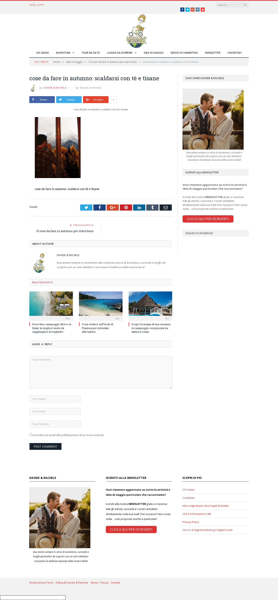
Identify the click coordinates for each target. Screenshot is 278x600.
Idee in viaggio (153, 52)
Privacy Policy (190, 522)
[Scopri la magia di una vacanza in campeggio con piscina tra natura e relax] (150, 305)
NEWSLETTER (212, 52)
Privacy (105, 582)
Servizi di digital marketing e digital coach (207, 530)
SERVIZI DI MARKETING (184, 52)
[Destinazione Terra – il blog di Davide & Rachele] (139, 30)
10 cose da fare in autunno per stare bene (65, 231)
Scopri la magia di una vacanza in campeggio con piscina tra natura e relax (151, 327)
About (95, 582)
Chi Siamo (42, 52)
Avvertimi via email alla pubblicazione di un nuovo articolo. (68, 435)
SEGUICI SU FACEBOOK (199, 233)
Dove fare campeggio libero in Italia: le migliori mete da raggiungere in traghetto (51, 327)
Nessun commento (91, 87)
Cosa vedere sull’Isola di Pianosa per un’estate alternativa (92, 5)
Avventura (63, 52)
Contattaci (235, 52)
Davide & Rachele (55, 87)
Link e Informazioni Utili (196, 514)
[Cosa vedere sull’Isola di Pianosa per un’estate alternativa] (101, 305)
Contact (115, 582)
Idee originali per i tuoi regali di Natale (205, 506)
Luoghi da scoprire (119, 52)
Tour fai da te (91, 52)
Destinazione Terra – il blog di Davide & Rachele (60, 582)
